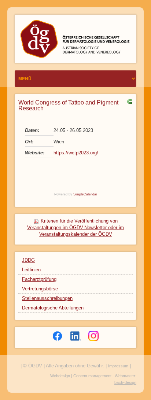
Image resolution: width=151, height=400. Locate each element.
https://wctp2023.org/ (76, 152)
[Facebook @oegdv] (57, 335)
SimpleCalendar (85, 194)
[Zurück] (129, 101)
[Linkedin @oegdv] (75, 335)
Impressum (118, 366)
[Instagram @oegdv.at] (93, 335)
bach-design (125, 382)
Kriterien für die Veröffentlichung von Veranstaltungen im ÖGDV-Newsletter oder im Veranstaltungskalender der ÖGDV (75, 227)
